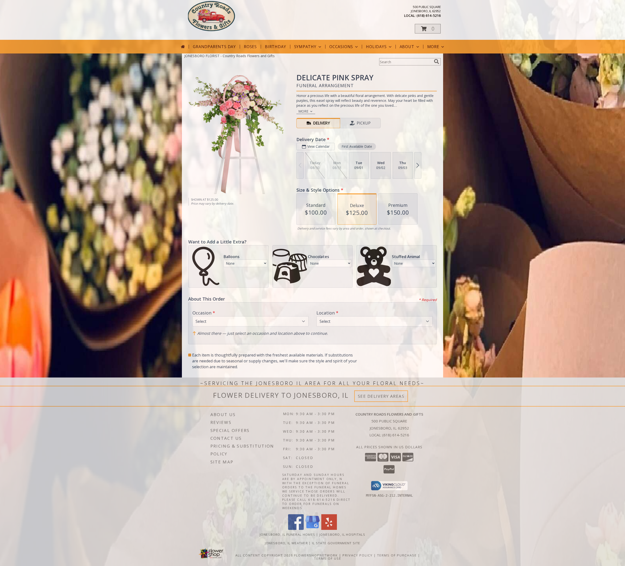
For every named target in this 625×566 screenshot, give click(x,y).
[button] (428, 28)
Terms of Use (327, 558)
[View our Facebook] (296, 528)
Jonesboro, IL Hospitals (342, 534)
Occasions (341, 46)
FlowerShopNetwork (316, 555)
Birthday (275, 46)
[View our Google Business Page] (312, 528)
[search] (436, 61)
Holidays (376, 46)
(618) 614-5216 (429, 15)
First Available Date (357, 146)
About (407, 46)
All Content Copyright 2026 (264, 555)
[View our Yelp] (329, 528)
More (433, 46)
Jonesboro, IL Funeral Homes (287, 534)
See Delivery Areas (381, 396)
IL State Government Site (336, 543)
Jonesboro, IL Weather (286, 543)
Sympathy (305, 46)
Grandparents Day (214, 46)
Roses (250, 46)
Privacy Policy (358, 555)
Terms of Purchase (397, 555)
